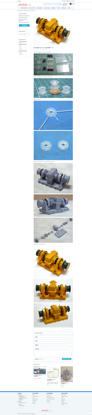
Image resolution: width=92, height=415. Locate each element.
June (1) (20, 46)
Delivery (33, 394)
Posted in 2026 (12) (22, 41)
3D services (48, 401)
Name (36, 336)
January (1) (20, 49)
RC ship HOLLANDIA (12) (24, 22)
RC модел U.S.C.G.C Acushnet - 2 (51, 380)
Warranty (48, 400)
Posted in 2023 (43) (23, 51)
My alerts (62, 404)
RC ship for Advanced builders (68, 329)
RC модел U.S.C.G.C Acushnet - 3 (65, 383)
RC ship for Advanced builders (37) (22, 20)
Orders (62, 397)
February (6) (21, 54)
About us (33, 397)
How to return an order (50, 399)
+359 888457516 (22, 405)
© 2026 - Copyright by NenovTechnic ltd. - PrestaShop (26, 413)
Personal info (63, 394)
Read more (35, 379)
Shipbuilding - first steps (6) (24, 15)
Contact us (34, 401)
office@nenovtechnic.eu (23, 402)
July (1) (20, 45)
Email (36, 340)
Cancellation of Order (50, 397)
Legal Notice (34, 400)
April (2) (20, 48)
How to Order (49, 396)
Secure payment (35, 399)
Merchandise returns (64, 396)
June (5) (20, 52)
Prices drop (49, 394)
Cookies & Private (35, 396)
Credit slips (63, 399)
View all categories (24, 25)
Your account (64, 393)
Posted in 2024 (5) (22, 44)
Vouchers (62, 401)
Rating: (36, 359)
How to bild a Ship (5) (23, 17)
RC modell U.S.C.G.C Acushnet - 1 (38, 376)
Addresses (63, 400)
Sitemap (33, 403)
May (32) (20, 53)
